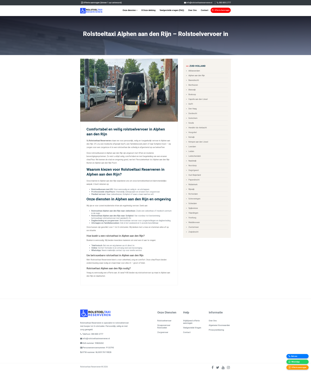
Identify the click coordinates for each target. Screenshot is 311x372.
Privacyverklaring (216, 330)
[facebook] (213, 368)
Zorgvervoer (162, 332)
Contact (204, 10)
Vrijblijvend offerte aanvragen (191, 322)
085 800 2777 (224, 2)
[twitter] (217, 368)
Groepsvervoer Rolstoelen (163, 326)
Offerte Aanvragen (221, 10)
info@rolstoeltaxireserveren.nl (199, 2)
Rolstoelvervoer (164, 321)
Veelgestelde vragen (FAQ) (172, 10)
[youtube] (223, 368)
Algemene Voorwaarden (219, 325)
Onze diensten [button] (129, 10)
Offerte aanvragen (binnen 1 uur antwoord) (102, 2)
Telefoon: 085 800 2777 (92, 334)
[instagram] (228, 368)
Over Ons (192, 10)
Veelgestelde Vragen (192, 328)
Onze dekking (149, 10)
